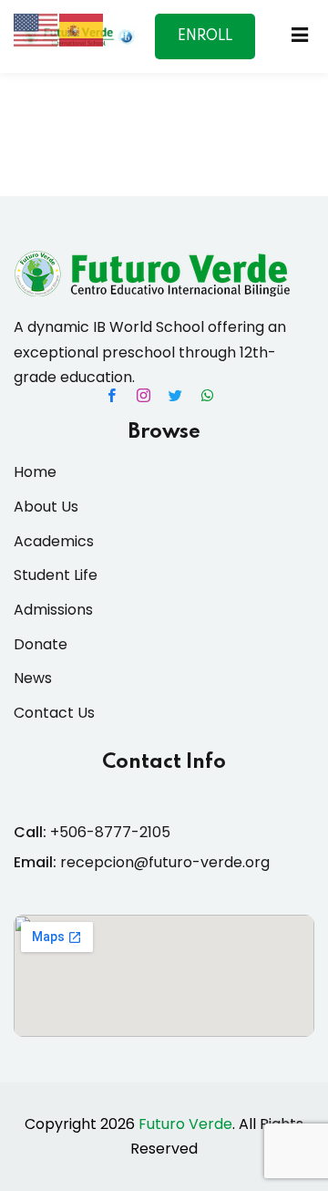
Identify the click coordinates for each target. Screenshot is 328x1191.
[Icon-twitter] (176, 395)
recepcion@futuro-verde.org (165, 862)
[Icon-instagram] (144, 395)
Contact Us (54, 712)
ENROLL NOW (205, 44)
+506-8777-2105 (110, 832)
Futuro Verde (185, 1123)
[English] (36, 28)
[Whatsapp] (207, 395)
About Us (46, 506)
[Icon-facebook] (112, 395)
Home (35, 471)
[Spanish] (82, 28)
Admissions (53, 609)
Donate (40, 644)
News (33, 678)
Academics (54, 541)
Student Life (55, 574)
